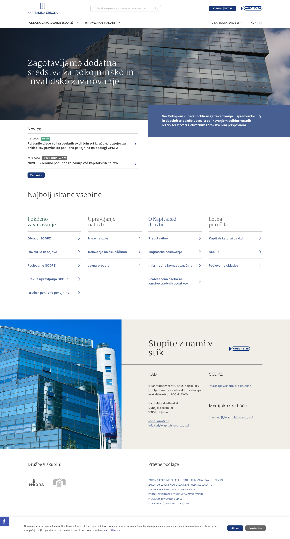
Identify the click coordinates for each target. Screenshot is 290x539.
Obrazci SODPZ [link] (39, 238)
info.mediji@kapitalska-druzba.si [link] (231, 417)
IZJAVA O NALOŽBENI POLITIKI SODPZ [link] (168, 503)
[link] (83, 143)
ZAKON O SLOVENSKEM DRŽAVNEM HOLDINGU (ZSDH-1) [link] (180, 484)
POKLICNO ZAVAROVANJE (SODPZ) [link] (50, 22)
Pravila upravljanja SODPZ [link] (48, 279)
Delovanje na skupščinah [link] (107, 252)
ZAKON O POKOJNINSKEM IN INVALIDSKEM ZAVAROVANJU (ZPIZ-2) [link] (185, 480)
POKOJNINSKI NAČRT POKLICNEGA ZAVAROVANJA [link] (175, 494)
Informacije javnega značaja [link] (170, 265)
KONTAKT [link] (256, 22)
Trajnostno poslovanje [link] (165, 252)
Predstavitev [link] (158, 238)
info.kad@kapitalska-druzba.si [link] (168, 425)
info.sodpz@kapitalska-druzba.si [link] (230, 386)
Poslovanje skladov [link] (223, 265)
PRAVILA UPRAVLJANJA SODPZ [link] (165, 498)
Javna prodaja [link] (99, 265)
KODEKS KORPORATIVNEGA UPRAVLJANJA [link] (171, 489)
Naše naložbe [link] (98, 238)
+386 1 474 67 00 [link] (158, 421)
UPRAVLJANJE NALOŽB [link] (100, 22)
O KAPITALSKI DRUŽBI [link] (225, 22)
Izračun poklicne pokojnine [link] (48, 293)
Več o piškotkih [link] (112, 530)
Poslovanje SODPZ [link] (42, 265)
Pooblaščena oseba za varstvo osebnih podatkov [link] (168, 281)
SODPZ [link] (214, 252)
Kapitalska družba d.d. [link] (226, 238)
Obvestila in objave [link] (42, 252)
